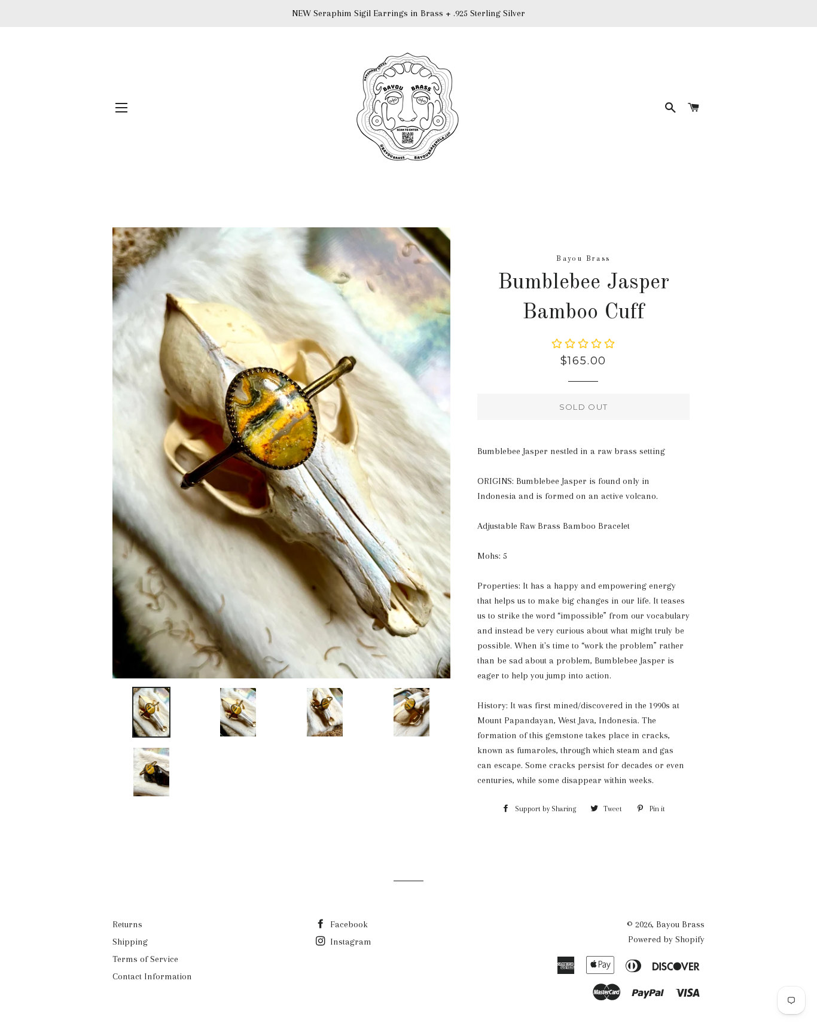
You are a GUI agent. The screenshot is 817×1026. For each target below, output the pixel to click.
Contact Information (152, 976)
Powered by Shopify (666, 939)
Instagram (349, 941)
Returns (127, 924)
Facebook (348, 924)
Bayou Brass (680, 924)
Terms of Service (145, 959)
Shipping (130, 941)
